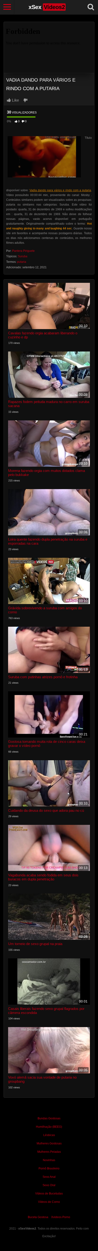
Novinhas (49, 1160)
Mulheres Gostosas (49, 1143)
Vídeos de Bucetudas (49, 1193)
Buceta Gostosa (38, 1217)
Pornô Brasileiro (49, 1168)
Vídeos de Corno (49, 1202)
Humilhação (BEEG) (49, 1126)
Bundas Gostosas (49, 1118)
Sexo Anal (49, 1177)
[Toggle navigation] (7, 7)
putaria (21, 262)
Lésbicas (49, 1135)
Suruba (22, 256)
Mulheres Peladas (49, 1151)
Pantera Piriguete (23, 251)
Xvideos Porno (60, 1217)
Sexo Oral (49, 1185)
